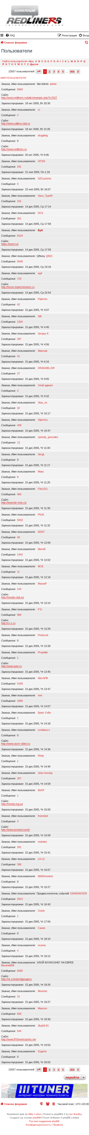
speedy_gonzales (48, 437)
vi (39, 109)
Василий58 (7, 965)
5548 (20, 261)
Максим (42, 350)
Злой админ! (45, 385)
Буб (40, 230)
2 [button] (49, 71)
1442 (20, 554)
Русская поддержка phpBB (44, 1121)
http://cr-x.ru (8, 623)
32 (18, 408)
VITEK (41, 161)
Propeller (43, 652)
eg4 (40, 273)
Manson (42, 1008)
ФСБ (40, 566)
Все (31, 61)
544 (19, 1031)
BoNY (41, 790)
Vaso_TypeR (45, 195)
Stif (39, 316)
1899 (20, 700)
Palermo (42, 299)
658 (19, 1013)
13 (18, 442)
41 (18, 356)
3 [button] (54, 71)
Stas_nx (42, 402)
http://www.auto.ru (11, 666)
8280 (20, 970)
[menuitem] (10, 35)
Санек (41, 928)
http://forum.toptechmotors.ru (18, 287)
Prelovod (43, 635)
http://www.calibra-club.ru (15, 123)
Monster (42, 991)
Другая (34, 64)
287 (19, 339)
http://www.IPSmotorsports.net (18, 1039)
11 (18, 571)
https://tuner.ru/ (9, 244)
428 (19, 425)
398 (19, 864)
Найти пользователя (14, 61)
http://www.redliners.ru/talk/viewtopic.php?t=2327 (29, 97)
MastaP (42, 583)
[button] (39, 71)
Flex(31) (43, 488)
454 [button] (72, 71)
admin (53, 83)
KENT (41, 531)
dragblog (43, 135)
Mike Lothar (34, 1114)
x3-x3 (41, 859)
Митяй (41, 549)
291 (19, 166)
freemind (43, 815)
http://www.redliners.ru (14, 149)
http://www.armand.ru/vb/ (15, 829)
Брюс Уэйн (44, 712)
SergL (41, 454)
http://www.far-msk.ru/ (14, 502)
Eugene (42, 1051)
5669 (20, 89)
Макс (41, 471)
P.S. (40, 609)
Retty (41, 755)
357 (19, 778)
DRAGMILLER (46, 368)
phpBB (36, 1117)
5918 (20, 520)
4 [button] (58, 71)
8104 (20, 235)
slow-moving (45, 772)
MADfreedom (45, 876)
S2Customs (44, 178)
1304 (20, 321)
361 (19, 218)
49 (18, 537)
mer (40, 695)
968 (19, 614)
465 (19, 494)
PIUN (41, 514)
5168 (20, 683)
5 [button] (63, 71)
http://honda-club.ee (12, 597)
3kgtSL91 (43, 1025)
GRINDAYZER (78, 893)
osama (42, 945)
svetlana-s (44, 729)
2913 (20, 898)
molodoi (42, 841)
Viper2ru (43, 419)
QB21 (49, 256)
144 (19, 589)
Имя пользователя (13, 78)
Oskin (41, 910)
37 (18, 373)
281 (19, 847)
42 (18, 304)
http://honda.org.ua (12, 803)
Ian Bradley (75, 1114)
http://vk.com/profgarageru (16, 979)
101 (19, 201)
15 (18, 996)
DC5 (40, 213)
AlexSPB (43, 678)
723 (19, 278)
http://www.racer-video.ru (15, 743)
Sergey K (43, 333)
